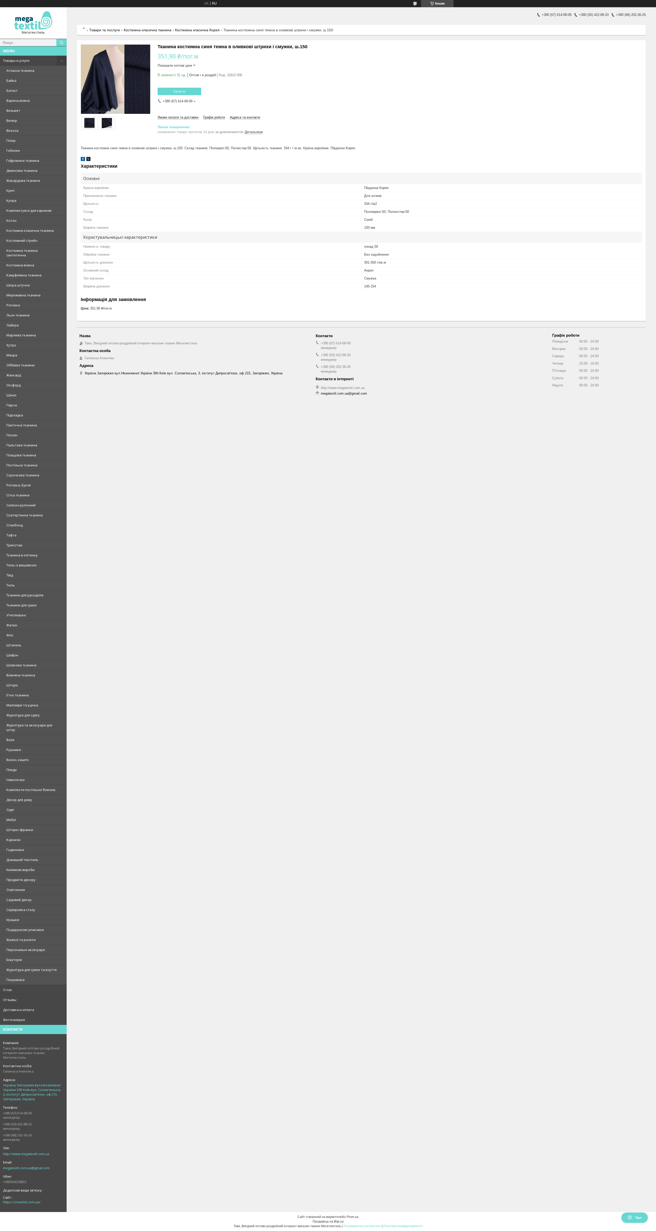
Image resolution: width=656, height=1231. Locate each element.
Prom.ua (352, 1217)
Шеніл (11, 395)
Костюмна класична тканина (30, 230)
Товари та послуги (104, 30)
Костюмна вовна (20, 265)
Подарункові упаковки (25, 929)
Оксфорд (13, 385)
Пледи (11, 769)
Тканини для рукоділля (24, 595)
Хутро (11, 345)
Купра (11, 200)
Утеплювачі (16, 615)
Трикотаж (14, 545)
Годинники (15, 849)
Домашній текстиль (22, 859)
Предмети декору (21, 879)
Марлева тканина (21, 335)
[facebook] (83, 160)
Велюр (11, 120)
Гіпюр (11, 140)
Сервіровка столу (20, 909)
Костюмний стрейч (21, 240)
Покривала (15, 979)
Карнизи (13, 839)
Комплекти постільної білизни (30, 789)
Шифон (12, 655)
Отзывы (9, 999)
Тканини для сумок (21, 605)
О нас (7, 989)
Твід (9, 575)
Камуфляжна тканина (24, 275)
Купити (179, 91)
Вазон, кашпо (17, 759)
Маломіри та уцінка (22, 705)
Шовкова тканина (21, 665)
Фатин (11, 625)
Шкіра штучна (18, 285)
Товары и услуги (16, 60)
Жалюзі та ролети (21, 939)
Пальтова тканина (21, 445)
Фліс (9, 635)
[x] (88, 160)
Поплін (11, 435)
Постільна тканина (21, 465)
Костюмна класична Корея (197, 30)
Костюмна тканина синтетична (22, 252)
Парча (11, 405)
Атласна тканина (20, 70)
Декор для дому (19, 799)
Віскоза (12, 130)
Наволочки (15, 779)
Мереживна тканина (23, 295)
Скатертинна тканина (24, 515)
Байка (11, 80)
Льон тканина (17, 315)
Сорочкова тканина (22, 475)
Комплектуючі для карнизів (29, 210)
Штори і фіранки (19, 829)
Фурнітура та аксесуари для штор (29, 727)
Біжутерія (14, 959)
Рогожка (13, 305)
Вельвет (13, 110)
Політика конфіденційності (403, 1226)
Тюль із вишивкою (21, 565)
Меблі (11, 819)
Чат (638, 1218)
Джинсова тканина (21, 170)
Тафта (11, 535)
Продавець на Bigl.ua (328, 1221)
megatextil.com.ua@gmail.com (26, 1168)
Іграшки (12, 919)
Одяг (10, 809)
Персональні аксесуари (25, 949)
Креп (10, 190)
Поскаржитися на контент (362, 1226)
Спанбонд (14, 525)
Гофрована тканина (22, 160)
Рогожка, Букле (18, 485)
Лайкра (12, 325)
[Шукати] (61, 42)
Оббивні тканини (20, 365)
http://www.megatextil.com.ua (26, 1154)
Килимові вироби (20, 869)
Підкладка (14, 415)
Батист (12, 90)
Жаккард (13, 375)
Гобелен (13, 150)
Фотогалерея (14, 1019)
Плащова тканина (21, 455)
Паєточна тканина (21, 425)
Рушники (13, 749)
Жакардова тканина (23, 180)
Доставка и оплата (18, 1009)
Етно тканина (17, 695)
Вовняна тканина (20, 675)
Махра (11, 355)
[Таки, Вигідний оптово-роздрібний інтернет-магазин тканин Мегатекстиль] (33, 20)
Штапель (14, 645)
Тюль (10, 585)
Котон (11, 220)
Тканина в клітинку (22, 555)
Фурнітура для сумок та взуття (31, 969)
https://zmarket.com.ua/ (21, 1202)
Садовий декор (19, 899)
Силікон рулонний (21, 505)
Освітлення (15, 889)
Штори (12, 685)
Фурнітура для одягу (23, 715)
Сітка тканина (17, 495)
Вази (10, 739)
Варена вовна (18, 100)
